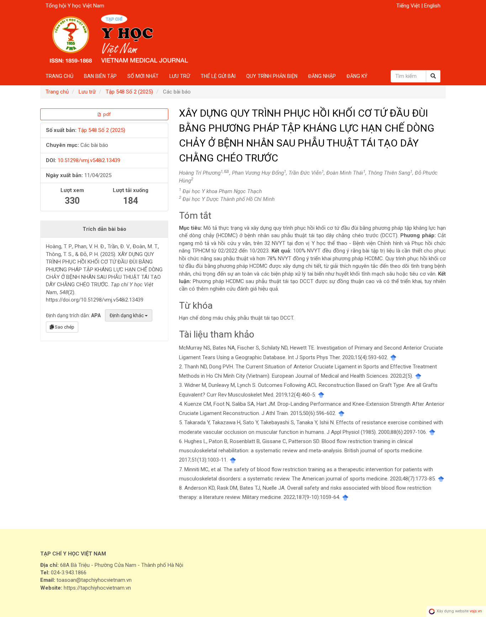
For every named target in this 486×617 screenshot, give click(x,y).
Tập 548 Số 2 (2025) (129, 92)
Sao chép (64, 327)
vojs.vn (476, 611)
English (432, 5)
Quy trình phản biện (271, 76)
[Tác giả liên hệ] (226, 171)
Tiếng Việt (408, 5)
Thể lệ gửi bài (218, 76)
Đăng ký (357, 76)
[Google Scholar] (393, 357)
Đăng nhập (322, 76)
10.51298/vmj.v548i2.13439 (89, 160)
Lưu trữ (179, 76)
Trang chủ (59, 76)
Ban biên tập (100, 76)
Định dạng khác (127, 315)
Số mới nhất (143, 76)
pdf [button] (106, 114)
